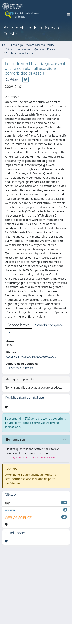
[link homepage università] (22, 15)
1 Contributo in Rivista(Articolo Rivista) (31, 49)
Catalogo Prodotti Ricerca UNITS (32, 45)
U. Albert (12, 79)
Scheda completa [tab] (49, 325)
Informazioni (17, 439)
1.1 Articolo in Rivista (19, 53)
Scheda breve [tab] (19, 325)
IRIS (4, 45)
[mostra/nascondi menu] (68, 14)
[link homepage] (14, 6)
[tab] (9, 332)
